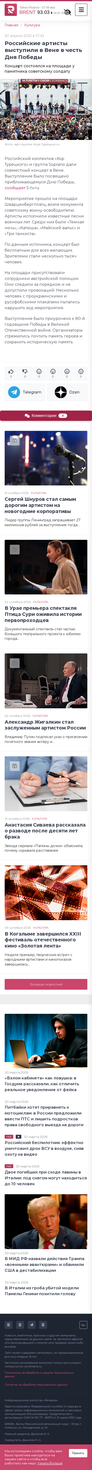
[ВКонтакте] (9, 1325)
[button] (81, 10)
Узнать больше (50, 1463)
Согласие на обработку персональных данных (36, 1384)
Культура (32, 25)
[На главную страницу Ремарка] (11, 10)
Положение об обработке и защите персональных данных (39, 1374)
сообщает (15, 188)
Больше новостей (46, 984)
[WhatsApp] (43, 1325)
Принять (78, 1453)
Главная (11, 25)
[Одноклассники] (20, 1325)
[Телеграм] (32, 1325)
